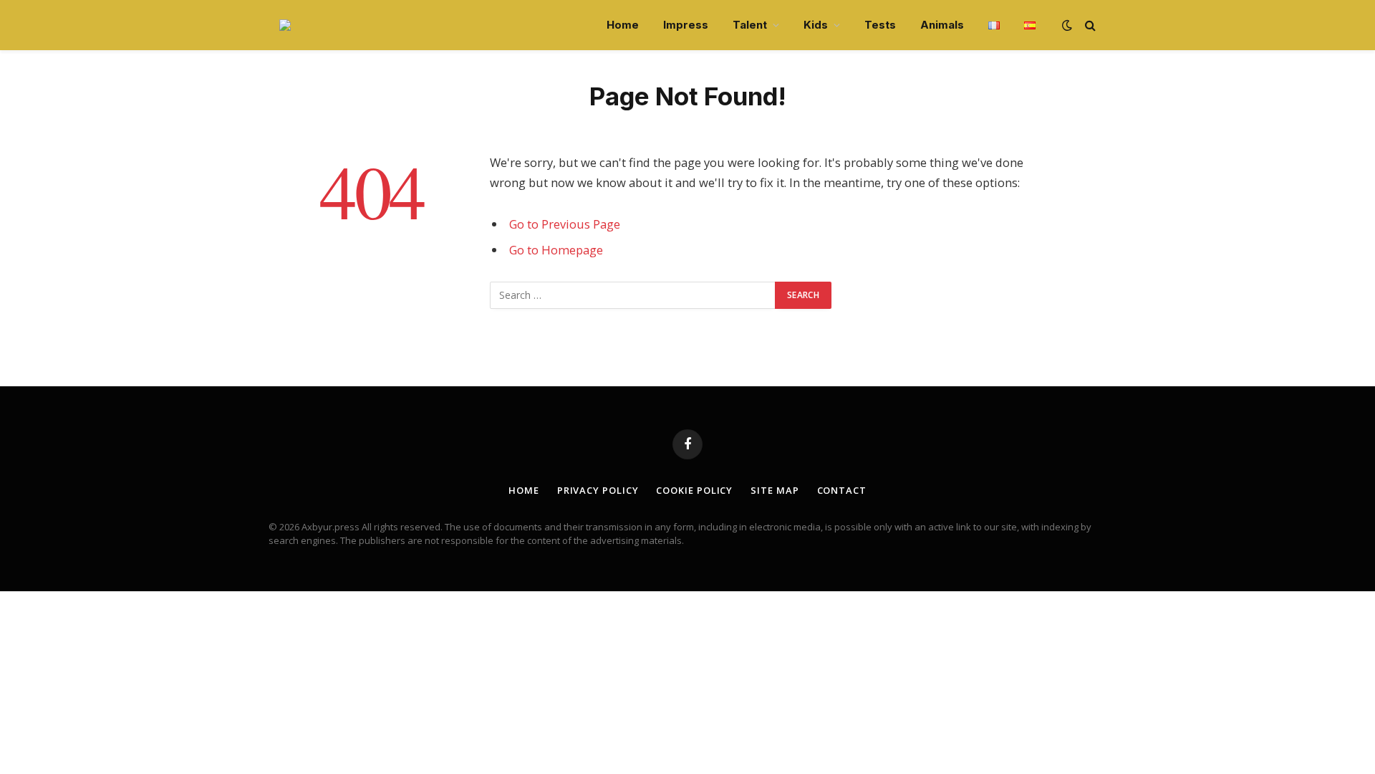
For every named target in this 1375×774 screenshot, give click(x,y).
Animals (942, 25)
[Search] (1089, 25)
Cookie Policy (694, 490)
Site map (775, 490)
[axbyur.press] (285, 25)
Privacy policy (598, 490)
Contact (842, 490)
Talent (750, 25)
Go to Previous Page (564, 224)
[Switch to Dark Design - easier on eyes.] (1067, 25)
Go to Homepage (556, 250)
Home (623, 25)
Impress (685, 25)
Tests (880, 25)
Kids (816, 25)
